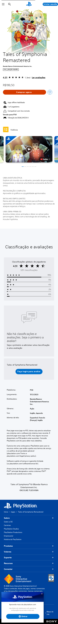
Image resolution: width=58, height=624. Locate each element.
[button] (29, 149)
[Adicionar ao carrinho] (24, 92)
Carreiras (7, 525)
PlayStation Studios (11, 529)
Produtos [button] (8, 546)
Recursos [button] (8, 563)
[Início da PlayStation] (29, 4)
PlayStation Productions (13, 532)
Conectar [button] (8, 569)
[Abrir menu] (3, 4)
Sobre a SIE (8, 522)
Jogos (13, 512)
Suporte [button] (8, 557)
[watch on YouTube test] (45, 159)
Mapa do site (50, 612)
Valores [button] (7, 551)
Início (6, 512)
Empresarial (8, 536)
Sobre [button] (7, 518)
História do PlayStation (12, 539)
